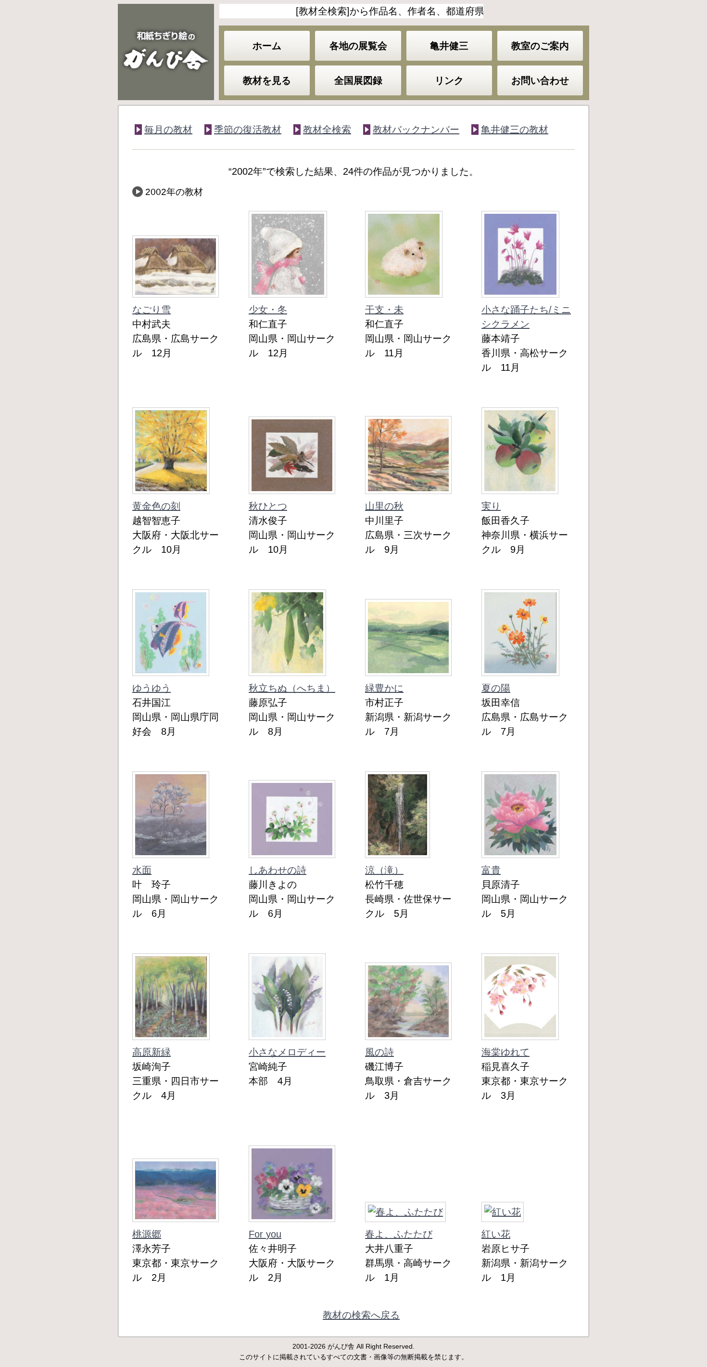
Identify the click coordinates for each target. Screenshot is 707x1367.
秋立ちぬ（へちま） (292, 688)
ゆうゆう (151, 688)
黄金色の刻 (156, 506)
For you (265, 1234)
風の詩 (379, 1052)
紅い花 (495, 1234)
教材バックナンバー (416, 129)
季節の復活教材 (247, 129)
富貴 (491, 870)
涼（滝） (384, 870)
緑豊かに (384, 688)
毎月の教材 (168, 129)
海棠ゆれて (505, 1052)
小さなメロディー (287, 1052)
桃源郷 (146, 1234)
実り (491, 506)
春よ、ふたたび (398, 1234)
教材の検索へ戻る (361, 1315)
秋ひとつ (268, 506)
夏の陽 (495, 688)
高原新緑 (151, 1052)
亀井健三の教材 (514, 129)
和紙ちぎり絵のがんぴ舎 (166, 52)
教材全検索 (327, 129)
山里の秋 (384, 506)
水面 (142, 870)
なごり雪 (151, 309)
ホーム (266, 45)
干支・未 (384, 309)
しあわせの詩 (277, 870)
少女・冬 (268, 309)
